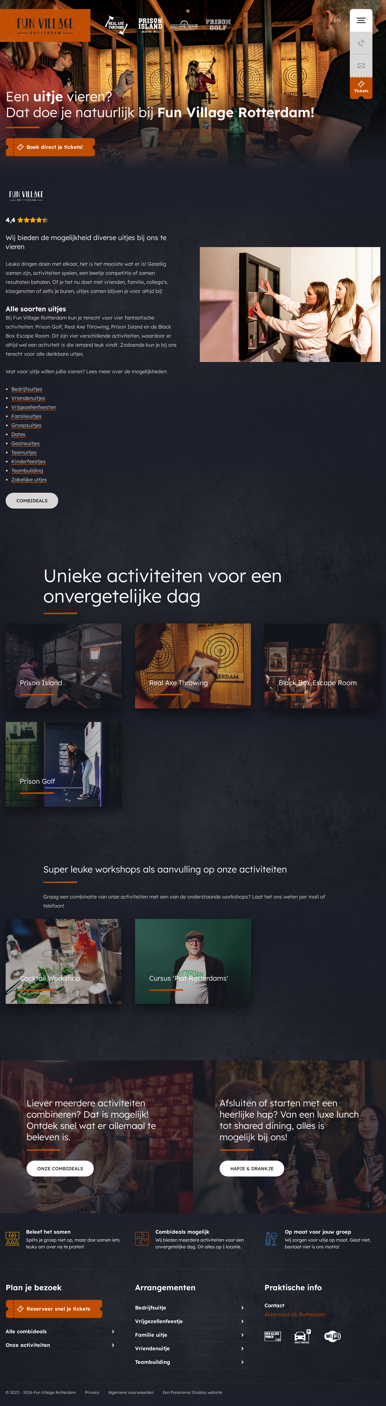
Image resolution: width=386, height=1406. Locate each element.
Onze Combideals (60, 1168)
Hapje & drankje (252, 1168)
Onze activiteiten (28, 1345)
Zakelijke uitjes (29, 479)
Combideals (31, 500)
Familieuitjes (26, 416)
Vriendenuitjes (28, 398)
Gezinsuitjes (25, 443)
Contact (274, 1305)
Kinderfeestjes (28, 461)
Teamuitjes (24, 452)
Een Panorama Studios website (192, 1392)
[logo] (45, 25)
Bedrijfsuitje (150, 1307)
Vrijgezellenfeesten (33, 407)
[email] (361, 65)
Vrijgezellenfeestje (159, 1321)
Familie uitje (151, 1335)
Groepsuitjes (26, 425)
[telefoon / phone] (361, 43)
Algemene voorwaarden (131, 1392)
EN (337, 20)
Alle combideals (26, 1331)
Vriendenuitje (152, 1348)
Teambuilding (27, 470)
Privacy (92, 1392)
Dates (18, 434)
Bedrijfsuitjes (26, 389)
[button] (361, 52)
